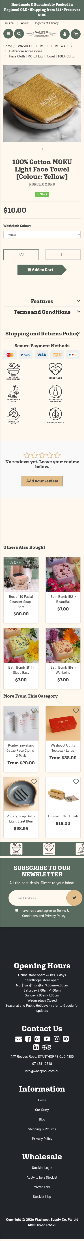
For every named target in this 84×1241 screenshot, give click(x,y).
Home (42, 1100)
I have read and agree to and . (44, 913)
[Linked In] (36, 1047)
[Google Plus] (37, 1039)
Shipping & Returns (42, 1129)
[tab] (42, 301)
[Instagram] (57, 1039)
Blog (42, 1119)
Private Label (42, 1187)
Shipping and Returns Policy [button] (42, 333)
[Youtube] (47, 1039)
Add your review (42, 481)
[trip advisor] (46, 1047)
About (24, 23)
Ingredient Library (47, 23)
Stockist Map (42, 1196)
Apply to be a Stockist (42, 1177)
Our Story (42, 1110)
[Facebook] (28, 1039)
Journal (9, 23)
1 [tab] (42, 149)
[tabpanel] (42, 103)
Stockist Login (42, 1167)
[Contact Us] (18, 1039)
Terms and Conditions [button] (42, 312)
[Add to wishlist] (33, 562)
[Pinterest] (66, 1039)
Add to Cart (42, 269)
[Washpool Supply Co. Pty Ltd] (42, 34)
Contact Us (42, 1028)
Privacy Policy (55, 915)
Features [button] (42, 301)
